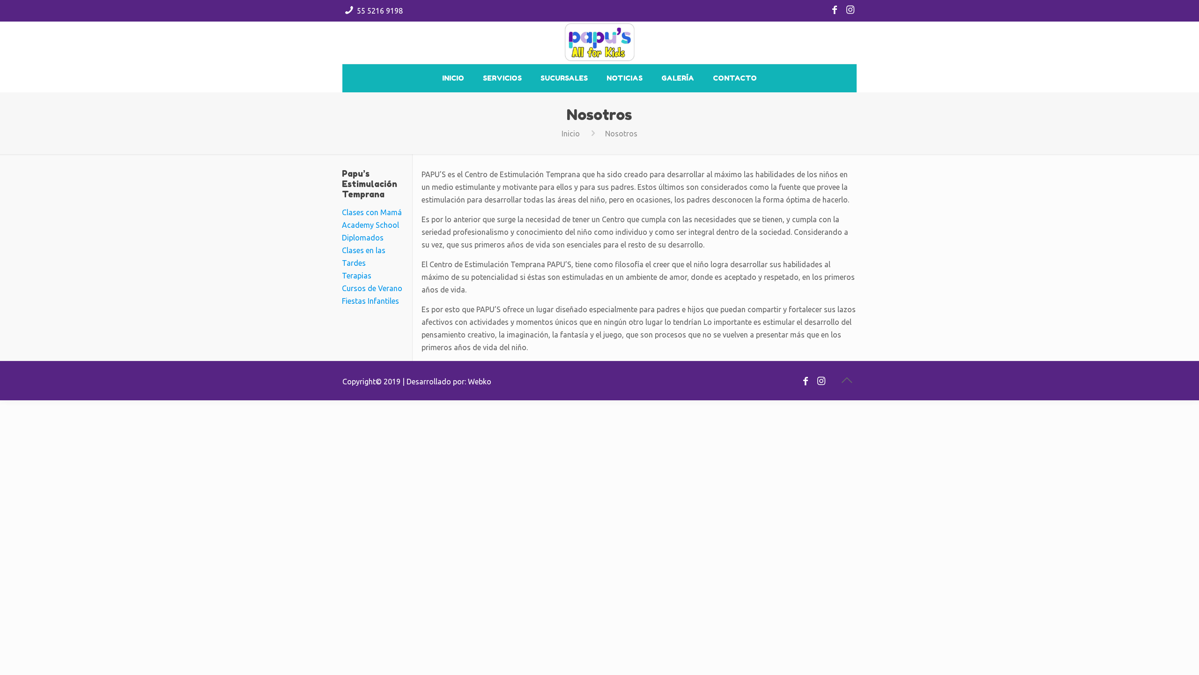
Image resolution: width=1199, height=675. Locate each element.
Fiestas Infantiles (370, 301)
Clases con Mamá (372, 212)
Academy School (370, 225)
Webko (479, 381)
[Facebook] (834, 11)
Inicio (571, 133)
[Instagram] (850, 11)
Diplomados (363, 237)
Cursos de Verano (372, 288)
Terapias (356, 275)
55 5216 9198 (380, 11)
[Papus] (599, 43)
